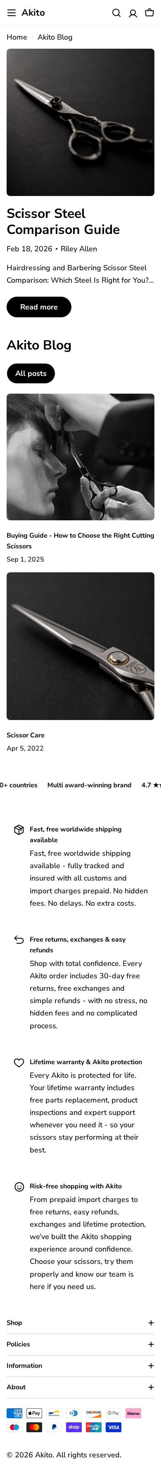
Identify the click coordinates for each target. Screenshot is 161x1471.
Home (17, 37)
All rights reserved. (88, 1455)
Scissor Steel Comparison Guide (63, 221)
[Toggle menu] (12, 13)
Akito (33, 13)
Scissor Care (26, 735)
